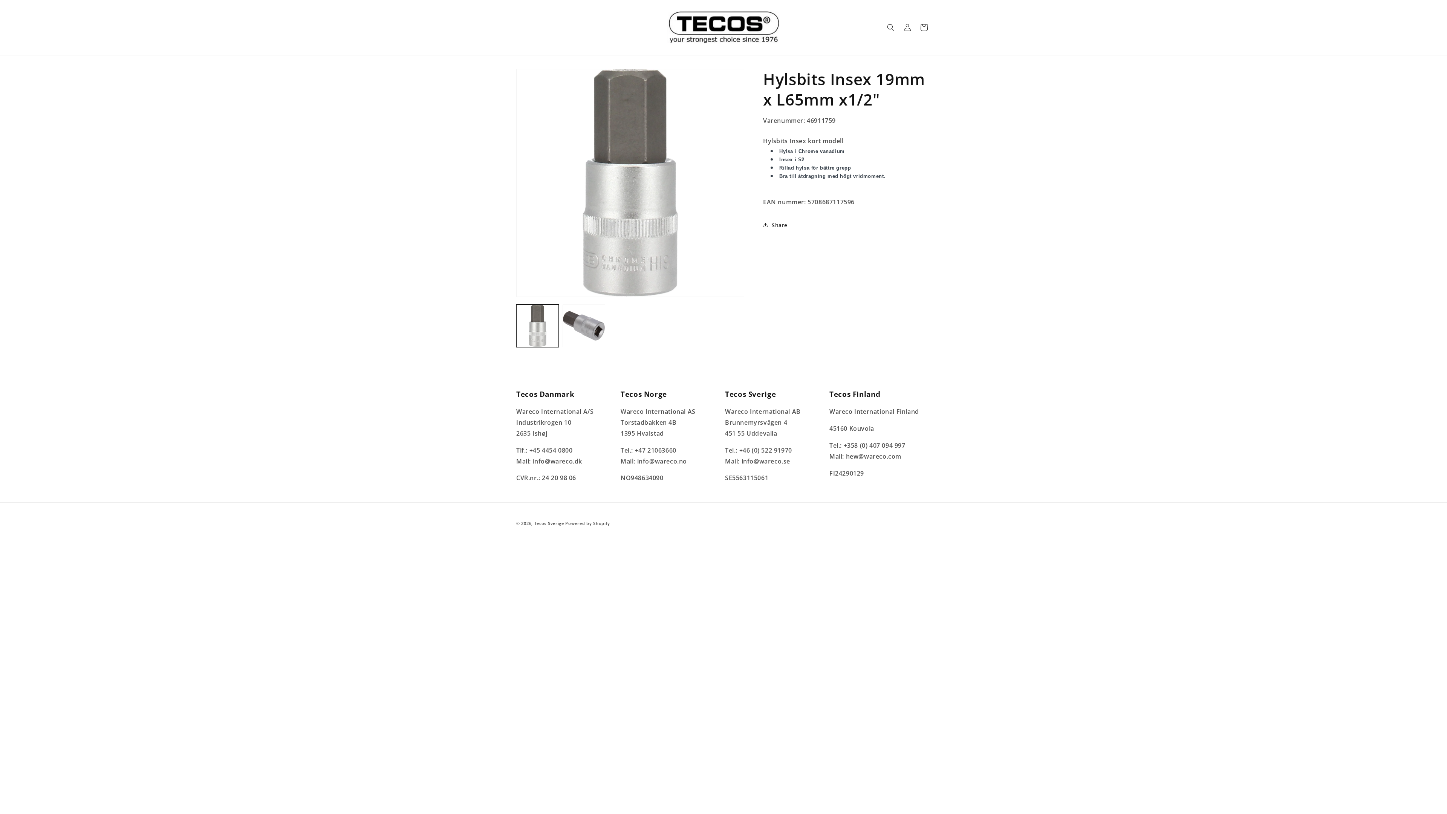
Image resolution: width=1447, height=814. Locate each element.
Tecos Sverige (549, 523)
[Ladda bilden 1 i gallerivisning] (537, 325)
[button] (891, 27)
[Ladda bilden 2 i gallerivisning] (584, 325)
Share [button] (780, 225)
